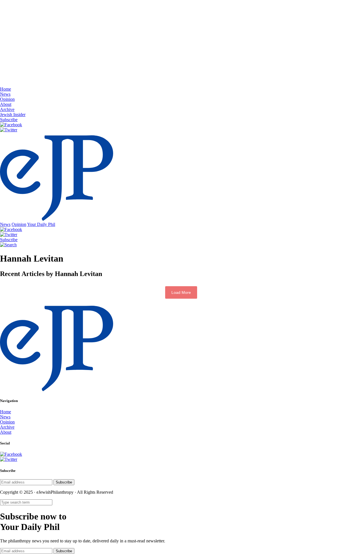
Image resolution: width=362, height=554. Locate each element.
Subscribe (9, 119)
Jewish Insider (12, 114)
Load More (181, 292)
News (5, 94)
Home (5, 89)
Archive (7, 109)
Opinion (7, 99)
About (5, 104)
